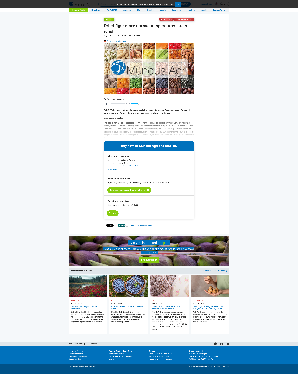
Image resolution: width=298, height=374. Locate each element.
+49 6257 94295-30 (163, 354)
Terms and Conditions (78, 356)
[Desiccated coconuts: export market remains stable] (169, 286)
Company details (76, 354)
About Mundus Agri (77, 344)
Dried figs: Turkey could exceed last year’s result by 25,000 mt (208, 307)
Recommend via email (142, 226)
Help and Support (76, 351)
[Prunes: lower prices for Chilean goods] (128, 286)
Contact (93, 344)
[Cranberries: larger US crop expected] (88, 286)
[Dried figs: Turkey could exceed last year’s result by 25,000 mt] (210, 286)
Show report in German (116, 41)
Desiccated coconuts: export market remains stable (166, 307)
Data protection (75, 359)
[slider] (117, 104)
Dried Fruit (109, 19)
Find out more (148, 260)
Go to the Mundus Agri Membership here (128, 190)
